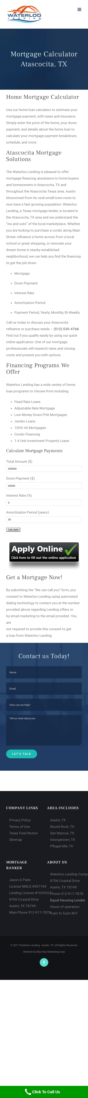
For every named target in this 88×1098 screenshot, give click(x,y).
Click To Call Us (46, 1091)
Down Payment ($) (20, 478)
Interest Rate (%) (19, 495)
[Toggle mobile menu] (80, 9)
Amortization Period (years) (27, 512)
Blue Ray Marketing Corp (51, 951)
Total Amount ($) (19, 461)
